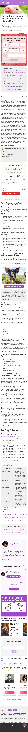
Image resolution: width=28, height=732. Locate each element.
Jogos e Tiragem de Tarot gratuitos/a (15, 714)
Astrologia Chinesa (15, 529)
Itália (20, 722)
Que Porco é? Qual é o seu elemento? (12, 89)
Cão (15, 424)
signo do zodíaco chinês (17, 127)
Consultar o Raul (9, 692)
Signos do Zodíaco (10, 532)
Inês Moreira (21, 33)
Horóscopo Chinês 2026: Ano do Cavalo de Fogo (14, 520)
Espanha (24, 722)
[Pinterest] (16, 710)
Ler (11, 635)
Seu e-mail (5, 55)
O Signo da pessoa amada (14, 48)
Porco (22, 529)
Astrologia (6, 529)
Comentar (13, 589)
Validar (14, 60)
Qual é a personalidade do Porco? (12, 70)
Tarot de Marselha (22, 264)
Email (4, 645)
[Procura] (20, 2)
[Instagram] (11, 710)
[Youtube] (14, 710)
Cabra (14, 419)
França (15, 722)
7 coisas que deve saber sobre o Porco (13, 81)
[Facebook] (9, 710)
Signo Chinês (19, 532)
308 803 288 (21, 199)
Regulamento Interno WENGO (8, 718)
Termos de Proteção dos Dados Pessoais (10, 720)
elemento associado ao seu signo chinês (10, 436)
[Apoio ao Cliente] (23, 2)
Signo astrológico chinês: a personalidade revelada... (15, 625)
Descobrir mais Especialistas (13, 699)
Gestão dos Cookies (20, 718)
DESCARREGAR (11, 193)
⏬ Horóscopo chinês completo (13, 286)
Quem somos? (17, 713)
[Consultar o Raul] (9, 683)
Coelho (4, 427)
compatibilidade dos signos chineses (9, 416)
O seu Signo (11, 42)
